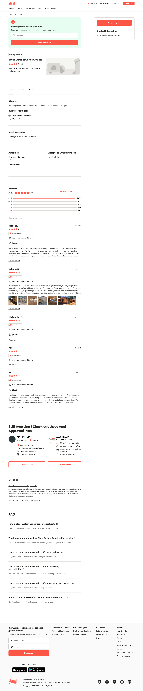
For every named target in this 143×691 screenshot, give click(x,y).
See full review (14, 260)
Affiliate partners (123, 656)
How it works (122, 631)
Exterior (19, 9)
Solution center (102, 631)
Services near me (58, 634)
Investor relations (124, 645)
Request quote (27, 464)
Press (119, 642)
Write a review (66, 191)
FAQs (98, 638)
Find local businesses (60, 631)
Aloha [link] (20, 14)
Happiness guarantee (125, 652)
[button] (12, 300)
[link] (26, 446)
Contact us (121, 649)
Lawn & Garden (30, 9)
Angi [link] (10, 14)
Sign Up (129, 3)
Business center (79, 634)
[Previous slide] (9, 471)
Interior (11, 9)
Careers (120, 638)
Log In (116, 3)
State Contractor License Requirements (22, 486)
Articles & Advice (50, 9)
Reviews (21, 90)
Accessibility (29, 683)
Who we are (121, 634)
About (10, 90)
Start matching (44, 42)
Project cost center (103, 634)
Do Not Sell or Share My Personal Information (54, 683)
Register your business (82, 631)
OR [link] (15, 14)
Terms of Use (27, 679)
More (39, 9)
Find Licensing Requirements (18, 496)
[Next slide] (15, 471)
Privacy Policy (39, 679)
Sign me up (28, 653)
